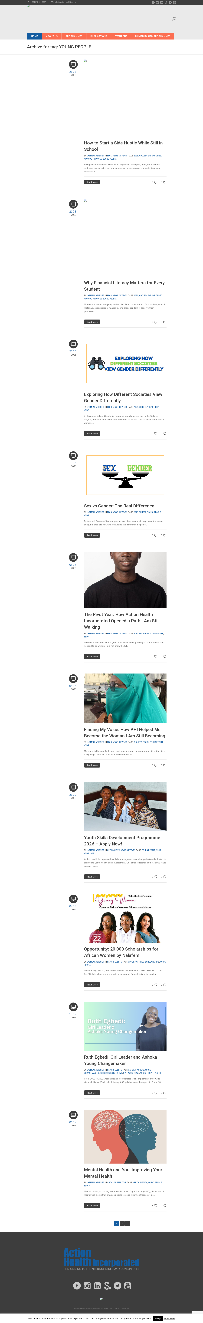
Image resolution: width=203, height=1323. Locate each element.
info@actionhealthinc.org (65, 2)
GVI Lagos (128, 1073)
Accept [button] (158, 1318)
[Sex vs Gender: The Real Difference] (125, 475)
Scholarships (152, 961)
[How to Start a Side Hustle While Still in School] (115, 98)
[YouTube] (174, 2)
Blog (109, 155)
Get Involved (113, 850)
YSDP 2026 (89, 853)
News (136, 1073)
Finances (97, 159)
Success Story (141, 633)
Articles (111, 1182)
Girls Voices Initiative (111, 1073)
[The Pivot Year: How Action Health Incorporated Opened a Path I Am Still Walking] (125, 580)
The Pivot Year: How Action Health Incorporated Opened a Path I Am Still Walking (122, 621)
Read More (92, 182)
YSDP (86, 410)
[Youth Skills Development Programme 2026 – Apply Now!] (125, 806)
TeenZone (121, 1182)
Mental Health (140, 1182)
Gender (142, 407)
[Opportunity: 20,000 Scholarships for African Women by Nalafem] (125, 918)
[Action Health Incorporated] (101, 1258)
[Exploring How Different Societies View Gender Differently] (125, 363)
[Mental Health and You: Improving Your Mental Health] (125, 1136)
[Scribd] (165, 2)
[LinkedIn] (161, 2)
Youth (158, 1073)
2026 (136, 155)
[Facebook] (153, 2)
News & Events (120, 155)
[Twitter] (170, 2)
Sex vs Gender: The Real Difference (119, 506)
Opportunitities (136, 961)
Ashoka (132, 1070)
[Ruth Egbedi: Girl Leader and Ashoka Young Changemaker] (125, 1026)
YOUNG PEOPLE (110, 159)
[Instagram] (157, 2)
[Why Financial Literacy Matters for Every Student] (115, 237)
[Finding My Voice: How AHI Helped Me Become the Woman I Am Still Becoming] (125, 698)
